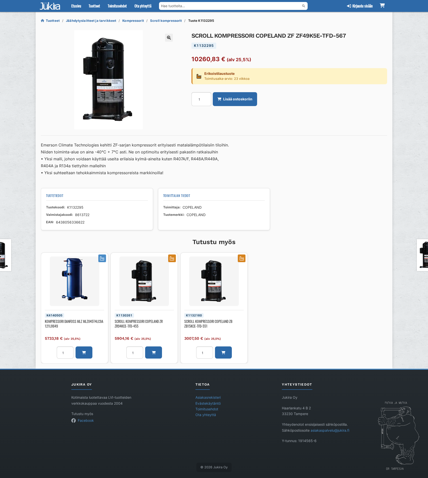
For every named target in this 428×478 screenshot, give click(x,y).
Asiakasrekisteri (208, 397)
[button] (169, 38)
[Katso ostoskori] (382, 6)
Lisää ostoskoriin (237, 99)
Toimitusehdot (117, 5)
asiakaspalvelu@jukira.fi (330, 430)
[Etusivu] (51, 6)
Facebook (86, 420)
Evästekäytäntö (208, 403)
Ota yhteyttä (142, 5)
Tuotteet (94, 5)
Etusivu (76, 5)
